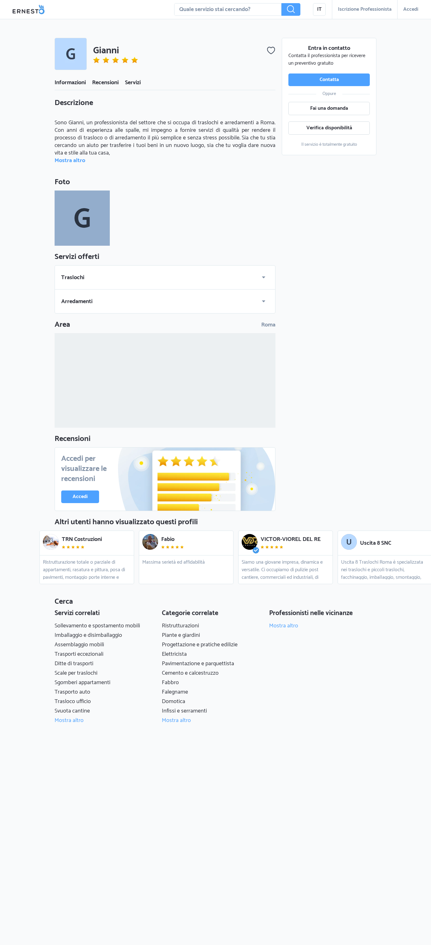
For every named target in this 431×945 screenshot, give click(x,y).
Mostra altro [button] (70, 160)
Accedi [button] (410, 9)
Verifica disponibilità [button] (329, 128)
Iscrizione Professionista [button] (365, 9)
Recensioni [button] (105, 83)
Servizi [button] (133, 83)
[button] (290, 9)
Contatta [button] (329, 79)
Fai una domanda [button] (329, 108)
